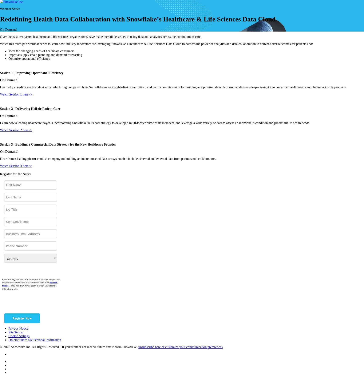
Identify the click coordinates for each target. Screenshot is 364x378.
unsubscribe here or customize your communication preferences (180, 347)
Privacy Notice (18, 328)
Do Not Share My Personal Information (34, 340)
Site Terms (15, 332)
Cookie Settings (18, 336)
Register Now (22, 318)
